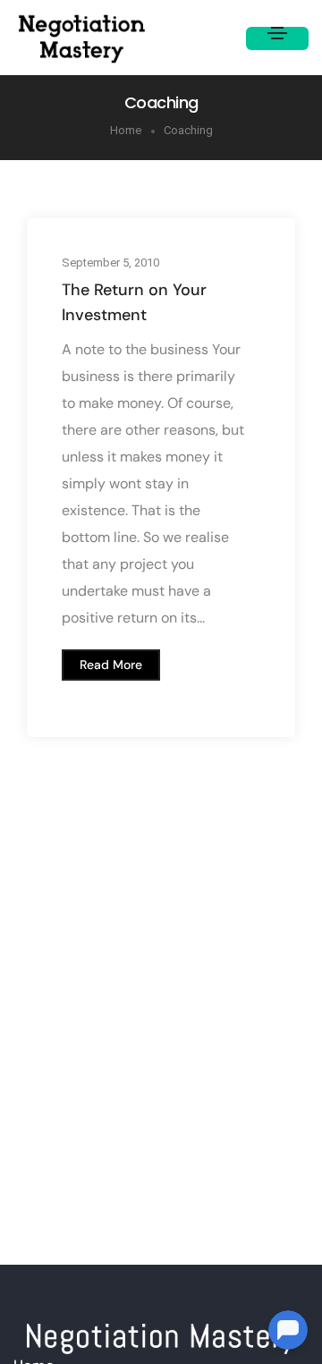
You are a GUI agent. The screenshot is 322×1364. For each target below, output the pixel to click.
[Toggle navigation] (277, 38)
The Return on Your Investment (134, 301)
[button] (111, 664)
